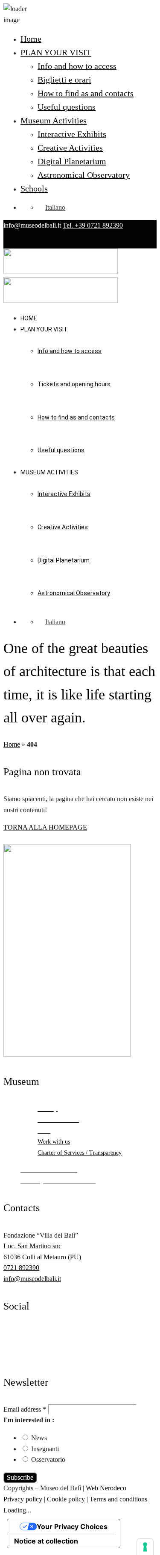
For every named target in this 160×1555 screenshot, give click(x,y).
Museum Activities (53, 120)
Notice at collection (46, 1541)
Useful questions (67, 106)
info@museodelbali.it (32, 1278)
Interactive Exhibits (72, 134)
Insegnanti (45, 1448)
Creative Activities (70, 147)
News (39, 1437)
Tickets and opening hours (74, 384)
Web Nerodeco (106, 1488)
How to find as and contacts (86, 93)
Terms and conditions (118, 1499)
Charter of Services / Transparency (80, 1153)
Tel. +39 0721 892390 (93, 225)
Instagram (16, 1343)
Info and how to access (77, 66)
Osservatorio (48, 1459)
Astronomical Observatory (84, 175)
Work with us (54, 1141)
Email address (24, 1409)
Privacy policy (22, 1499)
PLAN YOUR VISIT (55, 52)
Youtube (14, 1354)
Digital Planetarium (72, 161)
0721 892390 (21, 1267)
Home (30, 38)
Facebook (16, 1333)
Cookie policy (66, 1499)
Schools (34, 188)
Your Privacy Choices (72, 1526)
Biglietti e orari (64, 79)
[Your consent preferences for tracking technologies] (145, 1547)
